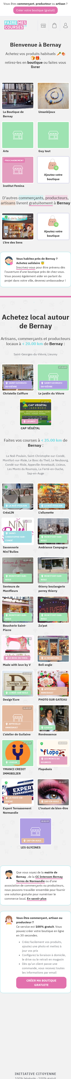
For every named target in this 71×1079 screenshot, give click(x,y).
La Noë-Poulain (16, 456)
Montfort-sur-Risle (15, 460)
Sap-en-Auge (35, 473)
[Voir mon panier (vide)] (54, 25)
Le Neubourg (59, 460)
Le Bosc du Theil (39, 460)
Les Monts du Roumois (22, 469)
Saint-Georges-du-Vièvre (30, 354)
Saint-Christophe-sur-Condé (45, 456)
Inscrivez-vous (25, 267)
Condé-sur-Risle (15, 464)
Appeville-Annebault (41, 464)
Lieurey (52, 354)
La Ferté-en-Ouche (50, 469)
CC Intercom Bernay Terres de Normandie (39, 879)
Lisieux (60, 464)
